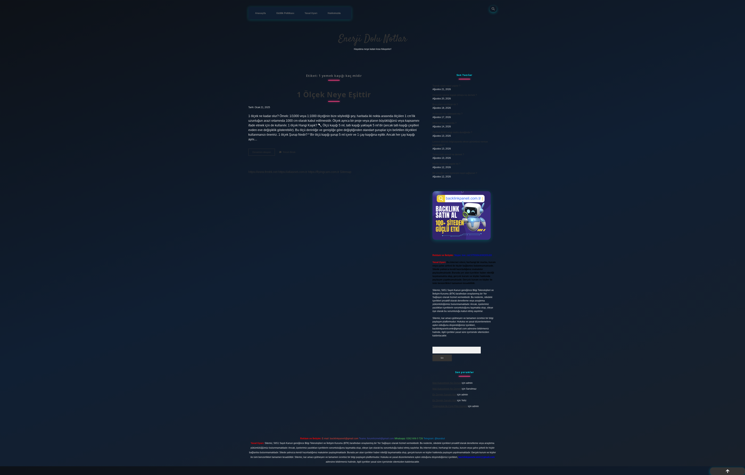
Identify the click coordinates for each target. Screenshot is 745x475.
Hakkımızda (334, 13)
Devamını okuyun (263, 153)
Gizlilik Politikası (285, 13)
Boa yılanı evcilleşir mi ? (445, 104)
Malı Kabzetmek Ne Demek (446, 383)
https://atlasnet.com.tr (292, 172)
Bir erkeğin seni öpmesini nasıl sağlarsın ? (454, 173)
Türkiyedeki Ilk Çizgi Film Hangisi (449, 406)
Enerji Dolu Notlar (372, 39)
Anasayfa (260, 13)
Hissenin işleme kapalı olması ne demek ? (454, 95)
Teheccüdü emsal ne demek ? (448, 154)
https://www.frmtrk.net (262, 172)
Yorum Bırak (289, 152)
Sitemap (345, 172)
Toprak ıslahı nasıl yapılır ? (446, 85)
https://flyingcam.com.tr (323, 172)
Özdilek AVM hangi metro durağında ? (452, 132)
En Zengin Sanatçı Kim (444, 394)
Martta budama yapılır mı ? (446, 163)
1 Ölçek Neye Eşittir (334, 94)
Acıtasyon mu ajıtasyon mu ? (447, 113)
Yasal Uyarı (311, 13)
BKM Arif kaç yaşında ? (444, 123)
